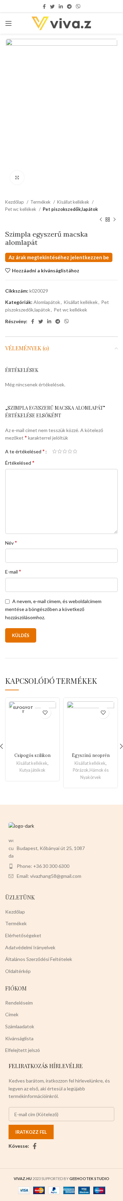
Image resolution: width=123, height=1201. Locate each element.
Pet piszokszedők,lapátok (70, 209)
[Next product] (114, 219)
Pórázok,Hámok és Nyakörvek (91, 774)
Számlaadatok (19, 1026)
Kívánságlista (19, 1038)
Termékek (41, 202)
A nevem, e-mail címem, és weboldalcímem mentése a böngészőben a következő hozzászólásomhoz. (53, 609)
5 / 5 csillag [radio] (75, 451)
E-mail (13, 571)
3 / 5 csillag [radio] (64, 451)
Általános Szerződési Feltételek (38, 959)
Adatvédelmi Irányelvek (30, 947)
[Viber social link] (78, 6)
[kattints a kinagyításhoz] (17, 177)
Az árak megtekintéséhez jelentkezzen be (59, 257)
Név (11, 542)
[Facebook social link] (44, 6)
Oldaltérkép (18, 971)
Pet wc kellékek (21, 209)
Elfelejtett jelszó (22, 1050)
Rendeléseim (19, 1003)
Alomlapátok (46, 302)
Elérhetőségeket (23, 935)
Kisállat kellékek (73, 202)
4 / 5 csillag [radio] (69, 451)
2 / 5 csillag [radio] (59, 451)
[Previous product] (100, 219)
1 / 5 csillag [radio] (54, 451)
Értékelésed (20, 462)
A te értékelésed (25, 451)
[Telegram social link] (69, 6)
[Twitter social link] (52, 6)
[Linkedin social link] (61, 6)
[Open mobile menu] (8, 23)
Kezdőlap (15, 202)
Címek (11, 1014)
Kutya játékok (32, 770)
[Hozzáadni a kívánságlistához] (45, 712)
